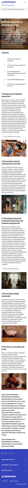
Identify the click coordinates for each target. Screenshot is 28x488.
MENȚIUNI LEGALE (6, 470)
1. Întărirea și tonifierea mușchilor (14, 59)
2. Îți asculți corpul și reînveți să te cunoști (16, 66)
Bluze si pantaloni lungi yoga (10, 268)
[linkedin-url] (12, 453)
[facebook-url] (2, 453)
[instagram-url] (9, 453)
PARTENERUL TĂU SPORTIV (9, 465)
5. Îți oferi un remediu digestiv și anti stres (16, 85)
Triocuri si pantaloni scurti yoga (11, 136)
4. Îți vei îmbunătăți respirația (15, 79)
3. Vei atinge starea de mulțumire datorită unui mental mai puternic (16, 73)
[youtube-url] (6, 453)
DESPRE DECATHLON (7, 459)
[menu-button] (25, 2)
